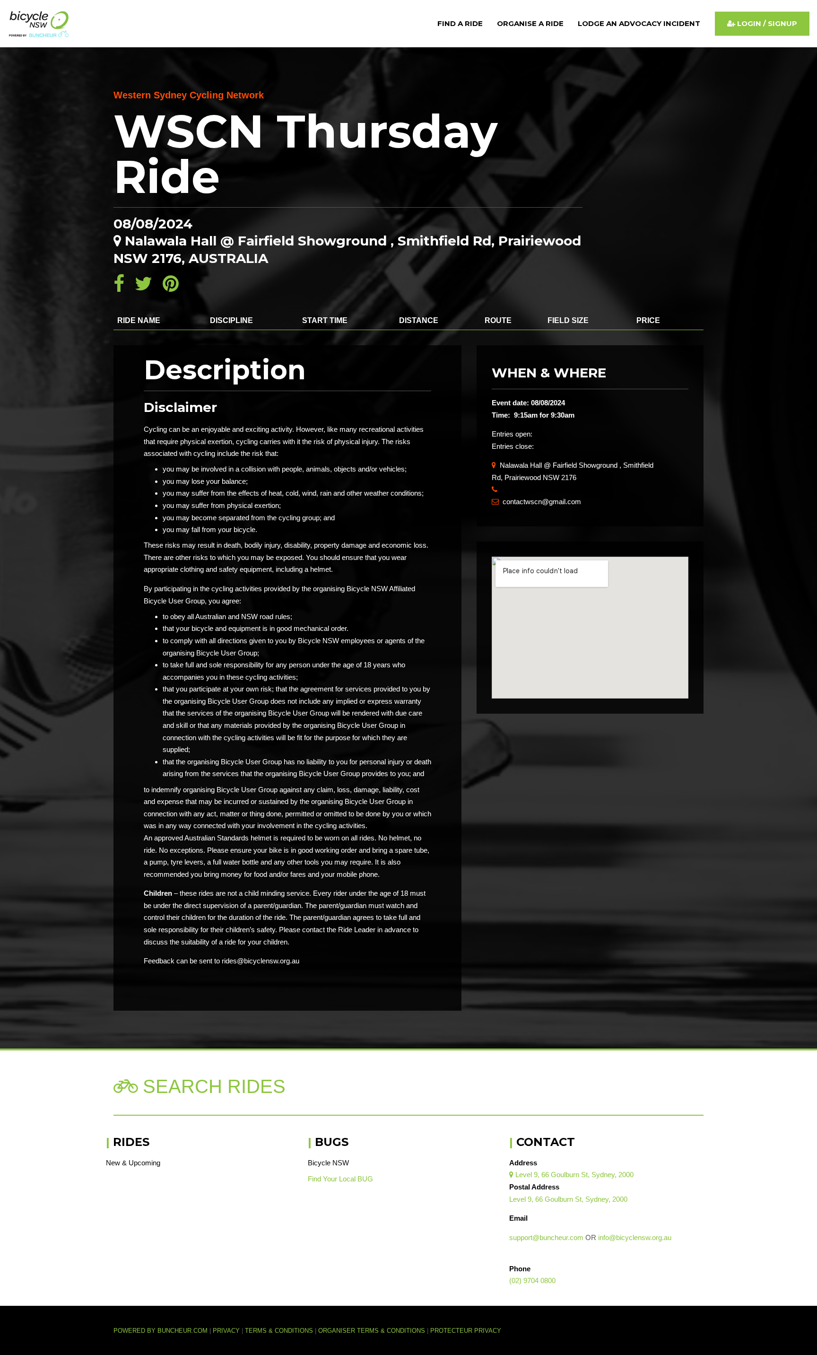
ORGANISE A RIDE (530, 23)
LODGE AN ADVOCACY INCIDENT (639, 23)
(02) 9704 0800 (532, 1280)
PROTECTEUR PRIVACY (465, 1331)
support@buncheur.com (546, 1237)
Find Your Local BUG (340, 1179)
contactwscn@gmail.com (536, 502)
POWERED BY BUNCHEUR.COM (163, 1331)
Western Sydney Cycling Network (188, 95)
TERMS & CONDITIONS (280, 1331)
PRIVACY (226, 1331)
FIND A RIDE (460, 23)
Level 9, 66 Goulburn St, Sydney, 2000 (571, 1175)
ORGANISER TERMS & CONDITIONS (371, 1331)
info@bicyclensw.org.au (634, 1237)
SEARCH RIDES (212, 1086)
